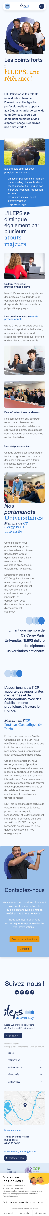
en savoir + (14, 1035)
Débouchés (13, 1074)
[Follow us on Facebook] (32, 992)
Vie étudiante (14, 1067)
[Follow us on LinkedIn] (17, 992)
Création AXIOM (37, 1046)
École (10, 1053)
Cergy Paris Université (14, 529)
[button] (7, 6)
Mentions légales (11, 1043)
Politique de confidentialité (16, 1046)
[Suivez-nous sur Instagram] (22, 992)
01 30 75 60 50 (12, 1143)
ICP (27, 721)
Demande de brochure (24, 939)
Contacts (24, 948)
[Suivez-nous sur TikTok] (27, 992)
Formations (13, 1060)
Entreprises (13, 1082)
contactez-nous (16, 1158)
